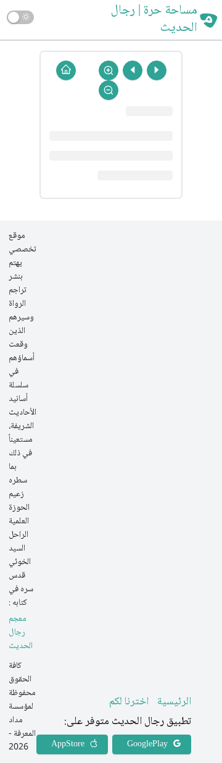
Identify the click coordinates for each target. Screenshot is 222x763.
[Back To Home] (66, 70)
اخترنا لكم (129, 702)
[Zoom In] (108, 70)
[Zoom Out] (108, 90)
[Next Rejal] (132, 70)
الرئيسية (174, 702)
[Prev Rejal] (156, 70)
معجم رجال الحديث (21, 633)
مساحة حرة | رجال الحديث (154, 19)
